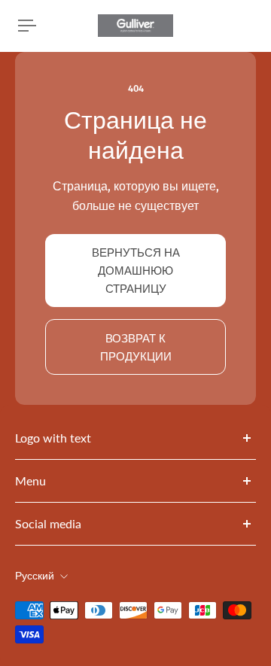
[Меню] (27, 25)
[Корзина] (253, 25)
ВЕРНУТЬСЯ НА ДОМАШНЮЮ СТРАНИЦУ (136, 270)
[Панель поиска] (241, 25)
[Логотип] (135, 25)
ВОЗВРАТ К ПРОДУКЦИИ (136, 347)
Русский (34, 576)
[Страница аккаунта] (48, 25)
